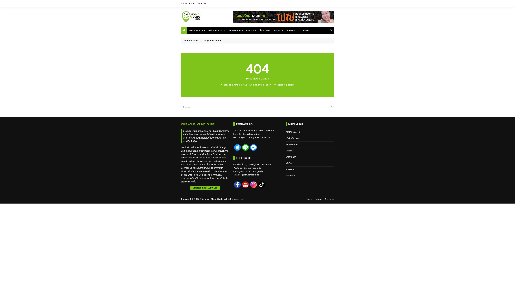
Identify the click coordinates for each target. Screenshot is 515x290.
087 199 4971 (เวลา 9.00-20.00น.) (256, 130)
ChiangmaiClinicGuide (258, 137)
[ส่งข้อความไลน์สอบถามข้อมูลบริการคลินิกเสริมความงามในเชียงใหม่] (245, 147)
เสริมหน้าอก (206, 154)
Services (201, 3)
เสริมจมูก (193, 157)
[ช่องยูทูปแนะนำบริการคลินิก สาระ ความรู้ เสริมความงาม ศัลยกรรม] (245, 184)
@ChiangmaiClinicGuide (258, 164)
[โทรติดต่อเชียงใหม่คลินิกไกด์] (237, 147)
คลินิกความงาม (196, 30)
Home (184, 3)
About (192, 3)
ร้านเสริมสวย (235, 30)
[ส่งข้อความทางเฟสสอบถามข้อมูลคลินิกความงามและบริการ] (253, 147)
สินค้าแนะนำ (292, 30)
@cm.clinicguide (251, 134)
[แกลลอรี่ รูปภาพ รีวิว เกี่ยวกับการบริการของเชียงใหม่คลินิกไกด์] (253, 184)
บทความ (250, 30)
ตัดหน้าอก (218, 154)
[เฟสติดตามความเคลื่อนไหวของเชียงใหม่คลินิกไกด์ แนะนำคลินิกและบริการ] (237, 184)
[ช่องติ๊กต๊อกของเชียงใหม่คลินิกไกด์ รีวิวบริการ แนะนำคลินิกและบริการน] (261, 184)
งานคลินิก (305, 30)
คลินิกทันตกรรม (215, 30)
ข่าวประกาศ (265, 30)
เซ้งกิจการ (278, 30)
